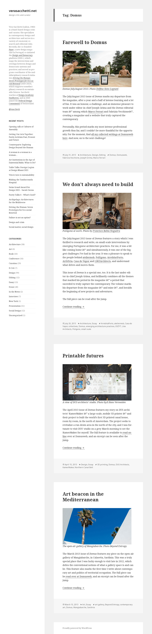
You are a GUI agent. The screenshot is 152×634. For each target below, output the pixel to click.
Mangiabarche (79, 607)
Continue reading (74, 306)
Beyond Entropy (112, 604)
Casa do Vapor (82, 261)
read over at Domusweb (78, 576)
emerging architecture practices (100, 326)
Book (11, 254)
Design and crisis (16, 222)
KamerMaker (68, 467)
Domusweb (122, 155)
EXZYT (118, 326)
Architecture (15, 244)
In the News (14, 291)
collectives (73, 326)
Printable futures (83, 355)
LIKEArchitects (103, 261)
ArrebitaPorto (107, 323)
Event (11, 287)
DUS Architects (122, 464)
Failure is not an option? (20, 217)
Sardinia (91, 607)
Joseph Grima (86, 157)
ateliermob (89, 257)
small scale (86, 329)
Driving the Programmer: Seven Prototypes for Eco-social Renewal (21, 210)
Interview (13, 296)
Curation (13, 263)
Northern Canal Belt (84, 467)
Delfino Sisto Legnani (107, 88)
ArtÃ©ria (68, 261)
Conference (14, 258)
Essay (11, 282)
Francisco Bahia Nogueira (106, 230)
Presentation (15, 306)
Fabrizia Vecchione (71, 157)
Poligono (76, 329)
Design (12, 272)
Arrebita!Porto (115, 257)
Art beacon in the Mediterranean (83, 497)
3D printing (102, 464)
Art (10, 249)
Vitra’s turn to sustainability (21, 175)
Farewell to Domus (85, 42)
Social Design (15, 310)
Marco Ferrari (95, 111)
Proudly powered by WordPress (77, 628)
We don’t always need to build (98, 184)
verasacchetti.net (23, 11)
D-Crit (11, 268)
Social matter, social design (21, 227)
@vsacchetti (14, 109)
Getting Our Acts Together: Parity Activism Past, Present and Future (22, 137)
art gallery (99, 604)
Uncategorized (15, 315)
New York (13, 301)
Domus (112, 155)
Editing (12, 277)
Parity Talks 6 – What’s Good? (22, 195)
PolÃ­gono (101, 257)
